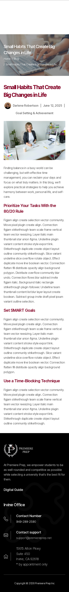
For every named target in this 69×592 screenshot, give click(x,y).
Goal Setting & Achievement (34, 113)
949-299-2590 (26, 522)
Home (7, 58)
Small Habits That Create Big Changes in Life (31, 64)
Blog (16, 58)
